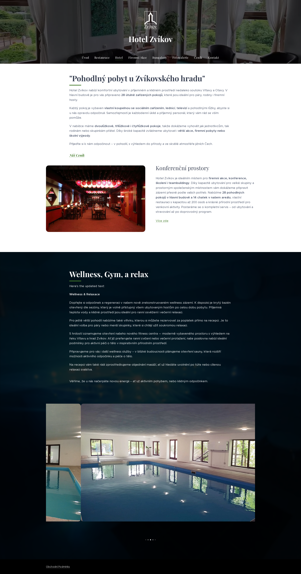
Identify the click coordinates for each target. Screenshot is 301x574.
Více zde (162, 221)
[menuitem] (87, 57)
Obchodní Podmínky (58, 566)
